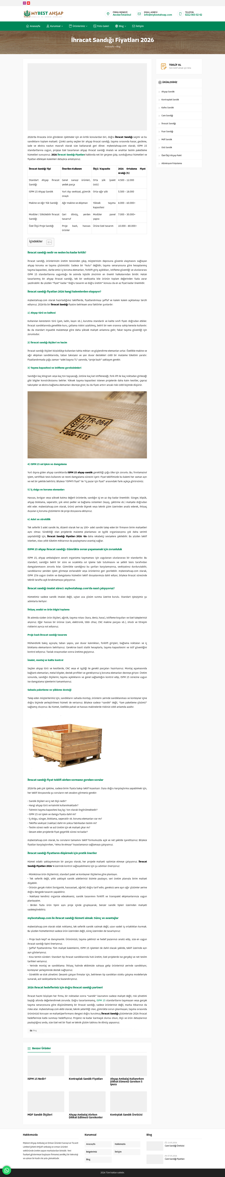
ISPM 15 (101, 1000)
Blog (118, 47)
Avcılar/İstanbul (122, 15)
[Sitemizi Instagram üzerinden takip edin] (24, 3)
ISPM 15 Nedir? (37, 1079)
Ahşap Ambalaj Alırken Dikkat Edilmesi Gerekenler (86, 1116)
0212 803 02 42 (193, 15)
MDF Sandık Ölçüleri (40, 1115)
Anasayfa (109, 47)
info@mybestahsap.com (158, 15)
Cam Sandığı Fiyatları (174, 1159)
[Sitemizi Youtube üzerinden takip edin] (28, 3)
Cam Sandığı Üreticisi (174, 1146)
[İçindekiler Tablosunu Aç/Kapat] (47, 242)
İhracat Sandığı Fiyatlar (71, 155)
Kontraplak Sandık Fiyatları (86, 1079)
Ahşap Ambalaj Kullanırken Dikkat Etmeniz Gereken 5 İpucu (127, 1082)
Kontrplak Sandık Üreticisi (126, 1115)
